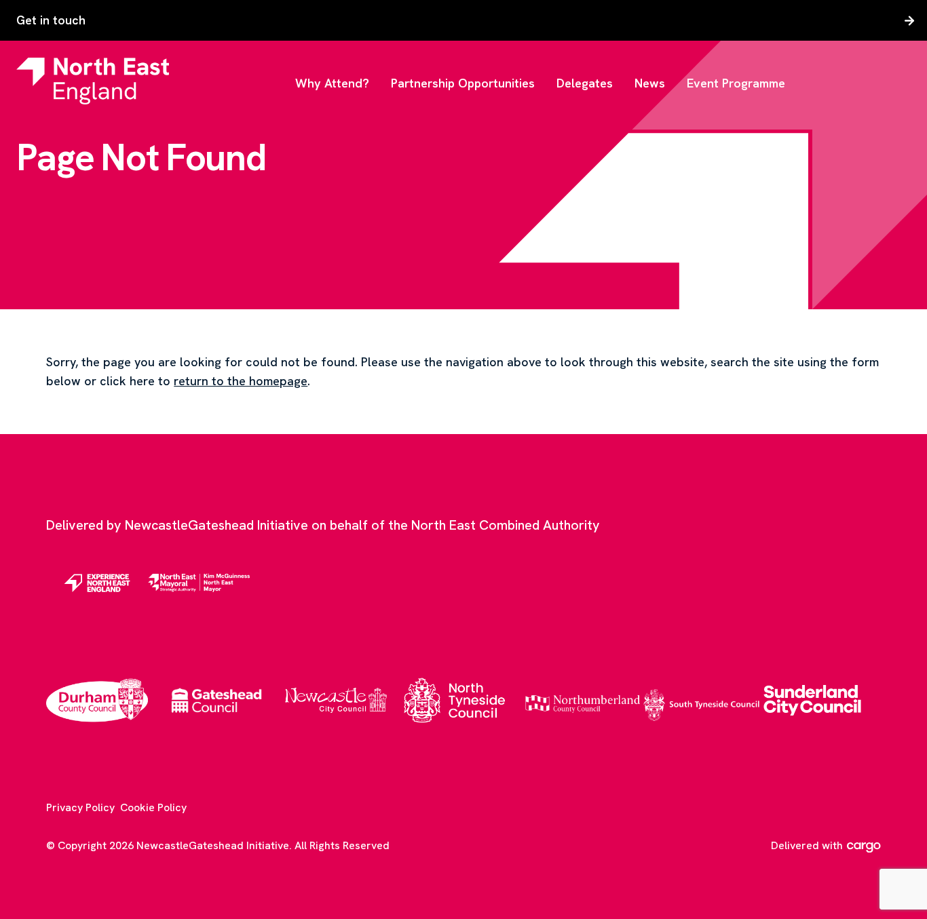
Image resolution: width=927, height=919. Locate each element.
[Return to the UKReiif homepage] (92, 81)
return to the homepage (240, 381)
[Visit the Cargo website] (864, 847)
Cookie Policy (153, 807)
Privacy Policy (80, 807)
